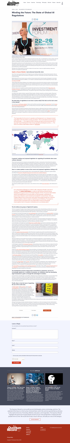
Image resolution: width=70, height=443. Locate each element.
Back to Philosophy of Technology (20, 317)
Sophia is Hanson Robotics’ (19, 72)
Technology (38, 2)
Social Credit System (45, 183)
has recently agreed (32, 213)
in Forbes (27, 261)
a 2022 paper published (23, 104)
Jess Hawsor (51, 296)
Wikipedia (37, 124)
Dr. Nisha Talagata (20, 261)
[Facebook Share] (33, 19)
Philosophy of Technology (25, 9)
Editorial (49, 2)
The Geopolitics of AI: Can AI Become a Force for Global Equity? (52, 389)
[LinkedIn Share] (37, 19)
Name (13, 340)
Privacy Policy (10, 437)
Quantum (33, 2)
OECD (49, 110)
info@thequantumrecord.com (56, 427)
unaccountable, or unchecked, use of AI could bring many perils (24, 265)
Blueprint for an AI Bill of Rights (34, 222)
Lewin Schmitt (48, 104)
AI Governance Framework (28, 244)
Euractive (13, 214)
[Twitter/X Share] (35, 19)
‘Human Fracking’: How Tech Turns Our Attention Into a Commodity (16, 388)
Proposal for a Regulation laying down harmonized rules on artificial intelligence (32, 172)
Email (13, 345)
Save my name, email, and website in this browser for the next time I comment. (27, 355)
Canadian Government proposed (22, 232)
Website (13, 350)
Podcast (53, 2)
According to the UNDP (16, 80)
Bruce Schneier (23, 286)
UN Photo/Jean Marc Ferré (46, 55)
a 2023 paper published (17, 254)
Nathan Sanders (16, 286)
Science (28, 2)
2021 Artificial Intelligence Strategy (23, 249)
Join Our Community (35, 419)
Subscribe (58, 2)
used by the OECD (50, 213)
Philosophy (44, 2)
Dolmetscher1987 (41, 154)
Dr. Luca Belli (40, 254)
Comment (14, 328)
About (24, 2)
